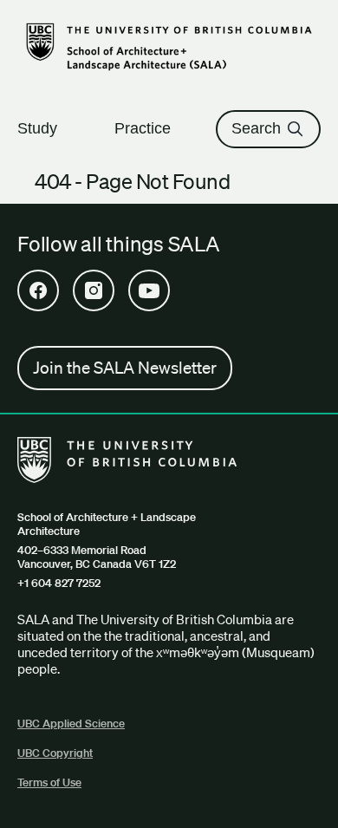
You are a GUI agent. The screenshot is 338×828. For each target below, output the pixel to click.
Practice (142, 128)
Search (256, 128)
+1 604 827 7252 (59, 583)
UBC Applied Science (71, 723)
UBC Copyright (55, 753)
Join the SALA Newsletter (125, 367)
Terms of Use (49, 782)
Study (37, 128)
